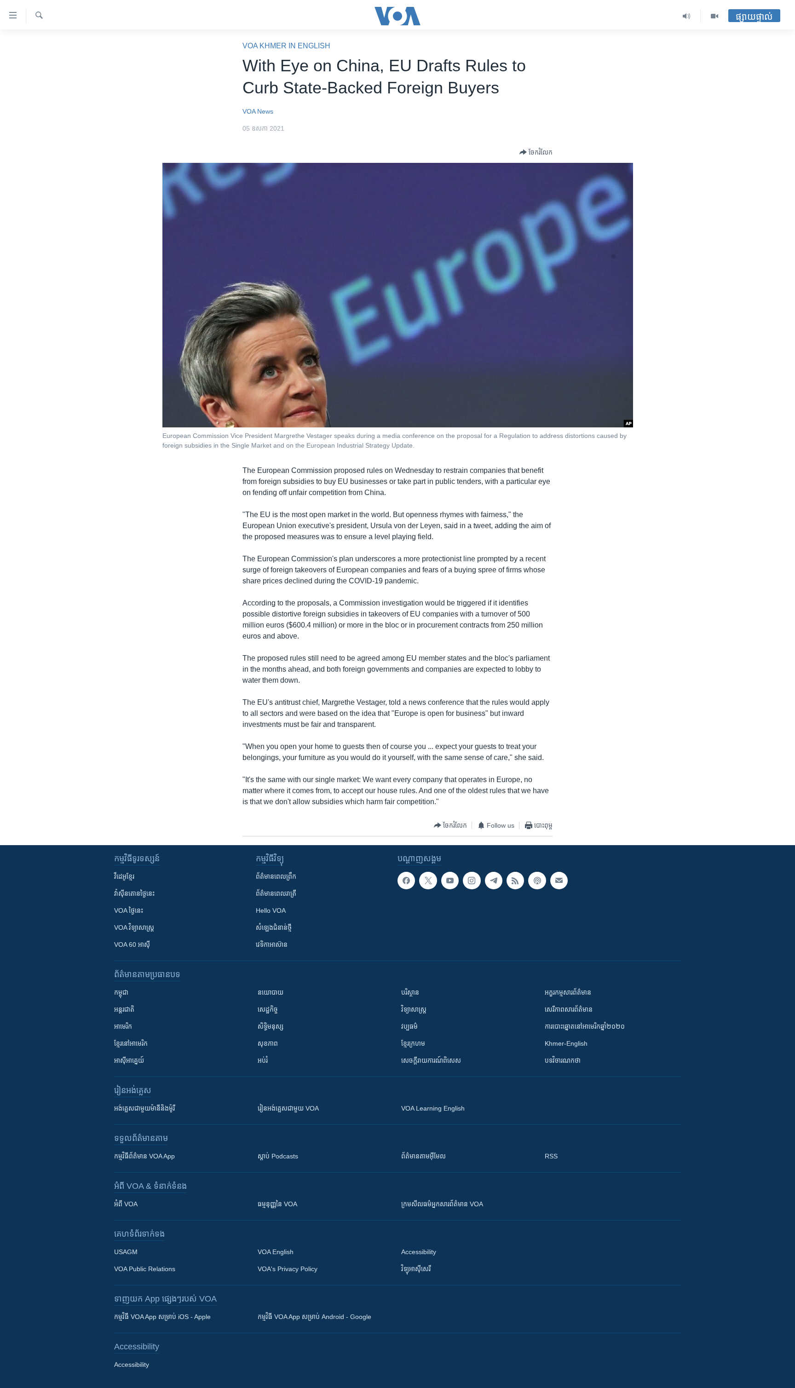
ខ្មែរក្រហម (413, 1043)
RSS (551, 1156)
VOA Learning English (433, 1108)
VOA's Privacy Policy (287, 1269)
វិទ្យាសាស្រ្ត (413, 1009)
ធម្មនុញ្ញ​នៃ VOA (277, 1204)
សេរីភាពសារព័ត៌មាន (569, 1009)
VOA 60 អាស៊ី (132, 944)
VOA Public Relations (144, 1269)
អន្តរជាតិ (124, 1009)
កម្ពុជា (121, 992)
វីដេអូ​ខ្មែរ (124, 876)
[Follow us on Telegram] (493, 880)
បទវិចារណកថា (563, 1060)
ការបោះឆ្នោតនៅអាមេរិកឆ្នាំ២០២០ (585, 1026)
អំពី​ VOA (126, 1204)
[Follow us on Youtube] (450, 880)
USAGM (126, 1252)
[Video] (714, 16)
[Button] (536, 152)
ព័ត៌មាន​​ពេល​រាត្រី (276, 893)
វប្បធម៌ (409, 1026)
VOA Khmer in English (286, 46)
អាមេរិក (123, 1026)
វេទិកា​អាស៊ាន (272, 944)
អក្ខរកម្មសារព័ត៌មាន (568, 992)
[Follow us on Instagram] (471, 880)
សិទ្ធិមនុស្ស (270, 1026)
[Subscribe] (559, 880)
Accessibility (418, 1252)
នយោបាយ (270, 992)
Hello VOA (271, 910)
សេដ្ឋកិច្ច (268, 1009)
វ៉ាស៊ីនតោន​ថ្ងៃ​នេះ (134, 893)
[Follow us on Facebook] (406, 880)
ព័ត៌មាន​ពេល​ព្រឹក (276, 876)
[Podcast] (537, 880)
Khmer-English (566, 1043)
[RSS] (515, 880)
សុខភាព (268, 1043)
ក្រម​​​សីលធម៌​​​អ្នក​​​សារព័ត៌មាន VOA (442, 1204)
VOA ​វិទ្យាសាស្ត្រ (134, 927)
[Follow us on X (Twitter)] (428, 880)
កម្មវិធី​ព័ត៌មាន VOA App (144, 1156)
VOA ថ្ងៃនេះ (128, 910)
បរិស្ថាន (410, 992)
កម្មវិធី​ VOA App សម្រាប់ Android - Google (314, 1316)
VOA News (257, 111)
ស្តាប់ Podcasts (278, 1156)
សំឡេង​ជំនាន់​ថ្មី (274, 927)
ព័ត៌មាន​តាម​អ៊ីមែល (423, 1156)
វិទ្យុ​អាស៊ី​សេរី (416, 1269)
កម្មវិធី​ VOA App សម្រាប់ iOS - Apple (162, 1316)
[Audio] (687, 16)
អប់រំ (263, 1060)
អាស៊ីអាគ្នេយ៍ (129, 1060)
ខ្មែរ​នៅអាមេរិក (131, 1043)
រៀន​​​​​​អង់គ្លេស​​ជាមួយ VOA (288, 1108)
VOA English (276, 1252)
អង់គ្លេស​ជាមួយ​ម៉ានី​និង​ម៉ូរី (144, 1108)
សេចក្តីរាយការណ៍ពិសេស (431, 1060)
